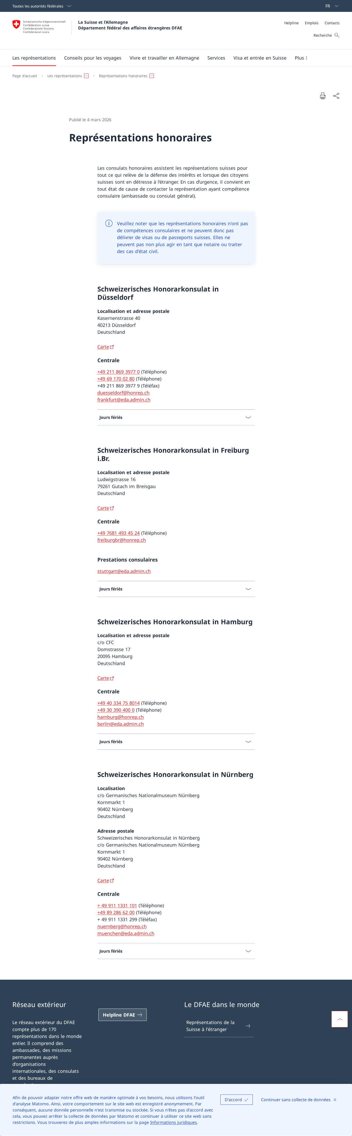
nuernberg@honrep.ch (122, 926)
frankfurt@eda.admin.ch (123, 399)
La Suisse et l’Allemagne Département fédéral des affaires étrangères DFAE (130, 25)
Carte (103, 347)
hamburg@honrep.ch (120, 717)
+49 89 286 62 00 (116, 912)
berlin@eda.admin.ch (120, 724)
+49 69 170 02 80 (116, 379)
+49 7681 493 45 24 (118, 533)
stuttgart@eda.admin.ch (124, 571)
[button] (34, 58)
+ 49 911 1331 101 (117, 905)
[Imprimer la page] (322, 96)
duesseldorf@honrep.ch (123, 393)
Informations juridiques (173, 1122)
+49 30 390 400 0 (116, 710)
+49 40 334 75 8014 (118, 703)
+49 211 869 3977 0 (118, 372)
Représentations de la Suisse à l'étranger (210, 1025)
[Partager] (336, 96)
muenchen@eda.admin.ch (125, 933)
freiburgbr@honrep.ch (121, 540)
